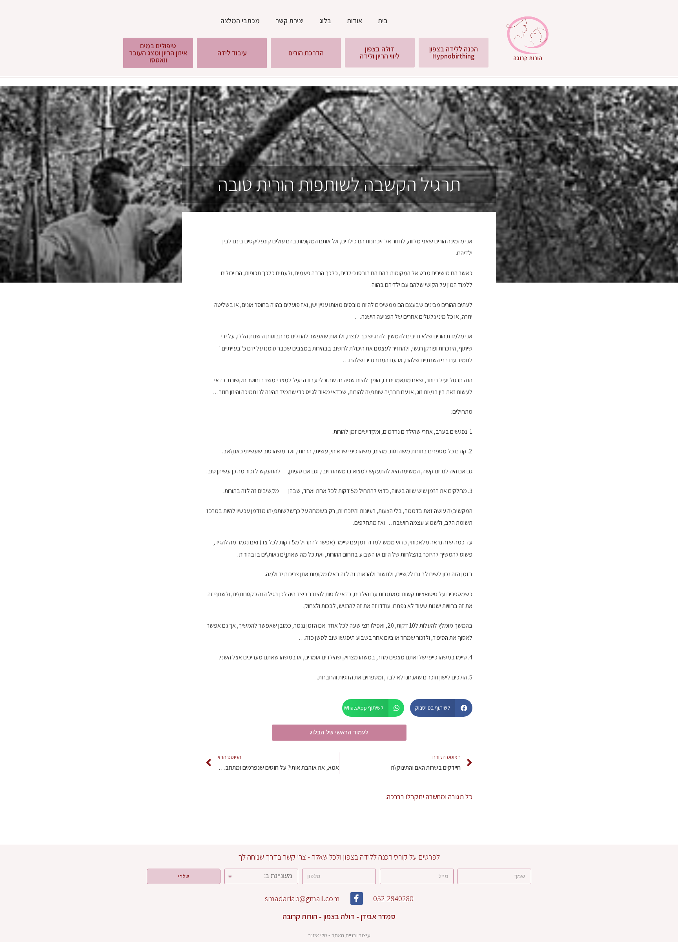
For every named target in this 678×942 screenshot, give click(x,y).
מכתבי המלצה (240, 20)
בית (383, 20)
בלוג (325, 20)
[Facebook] (356, 898)
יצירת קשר (289, 20)
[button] (453, 53)
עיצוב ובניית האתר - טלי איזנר (339, 935)
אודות (354, 20)
